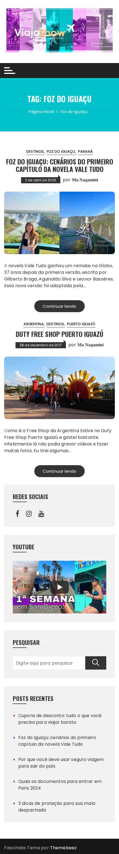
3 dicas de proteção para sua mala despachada (56, 806)
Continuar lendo (59, 306)
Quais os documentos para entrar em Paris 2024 (60, 784)
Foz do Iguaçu (61, 151)
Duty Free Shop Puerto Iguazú (59, 334)
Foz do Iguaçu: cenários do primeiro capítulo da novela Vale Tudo (59, 165)
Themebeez (63, 848)
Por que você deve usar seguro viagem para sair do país (61, 762)
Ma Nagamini (85, 179)
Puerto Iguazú (81, 324)
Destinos (35, 151)
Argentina (33, 324)
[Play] (59, 587)
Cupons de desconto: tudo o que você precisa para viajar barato (60, 718)
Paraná (85, 151)
